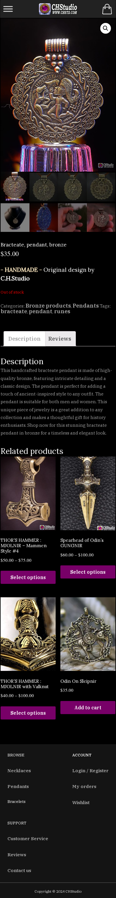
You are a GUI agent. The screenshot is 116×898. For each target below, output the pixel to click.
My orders (84, 786)
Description (24, 338)
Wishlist (81, 802)
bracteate (14, 311)
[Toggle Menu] (8, 9)
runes (62, 311)
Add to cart (87, 708)
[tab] (25, 339)
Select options (28, 577)
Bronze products (48, 305)
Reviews (59, 338)
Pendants (86, 305)
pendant (40, 311)
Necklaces (19, 770)
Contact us (19, 870)
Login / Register (90, 770)
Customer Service (27, 838)
